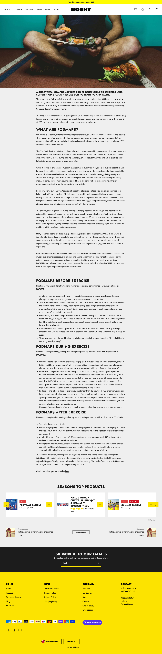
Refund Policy (50, 593)
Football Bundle (30, 505)
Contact (126, 584)
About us (10, 605)
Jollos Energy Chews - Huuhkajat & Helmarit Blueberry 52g (82, 501)
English (70, 641)
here (67, 471)
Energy (19, 9)
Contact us (87, 593)
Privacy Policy (50, 597)
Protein (29, 9)
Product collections (14, 597)
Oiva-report (88, 610)
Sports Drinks (43, 9)
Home (8, 588)
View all (151, 520)
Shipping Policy (50, 601)
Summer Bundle (131, 505)
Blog (56, 9)
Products (10, 593)
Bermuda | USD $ (52, 641)
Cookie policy (88, 605)
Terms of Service (51, 588)
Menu (9, 584)
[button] (143, 9)
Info (47, 584)
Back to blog (81, 532)
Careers (86, 601)
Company (88, 584)
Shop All (8, 9)
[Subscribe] (98, 563)
